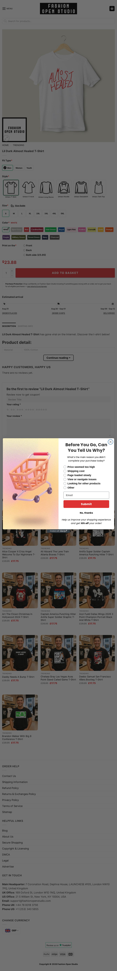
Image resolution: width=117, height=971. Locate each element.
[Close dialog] (110, 441)
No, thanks (86, 512)
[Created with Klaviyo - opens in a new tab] (58, 531)
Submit (86, 504)
